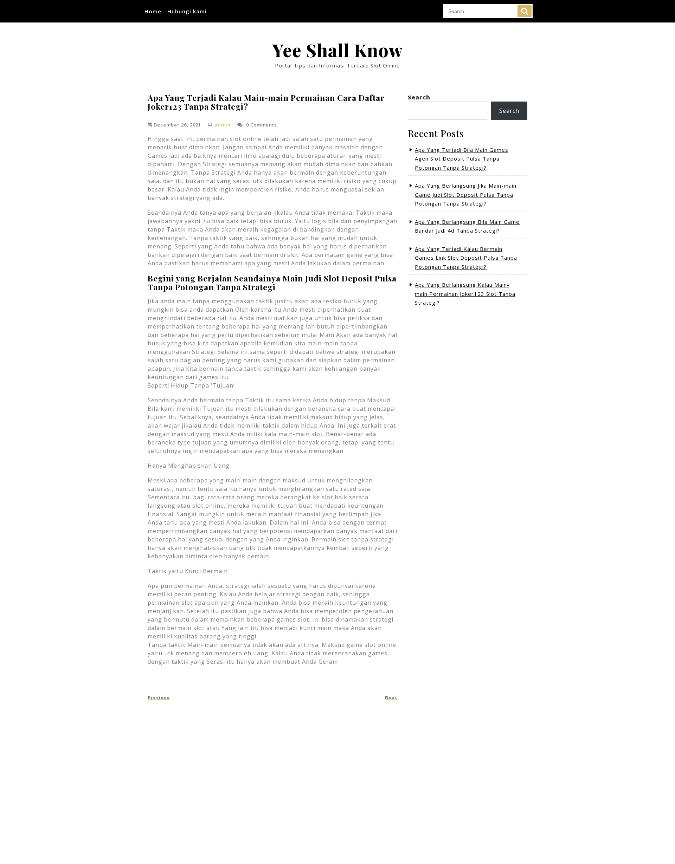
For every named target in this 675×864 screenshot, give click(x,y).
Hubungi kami (187, 11)
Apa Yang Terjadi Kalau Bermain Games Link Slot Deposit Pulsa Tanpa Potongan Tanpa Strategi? (466, 257)
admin (222, 125)
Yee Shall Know (337, 50)
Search (525, 11)
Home (152, 11)
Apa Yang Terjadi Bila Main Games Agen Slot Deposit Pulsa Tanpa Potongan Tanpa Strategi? (461, 158)
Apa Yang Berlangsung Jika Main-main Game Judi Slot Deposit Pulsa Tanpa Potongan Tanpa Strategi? (465, 194)
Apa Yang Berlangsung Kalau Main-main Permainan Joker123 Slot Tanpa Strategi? (465, 293)
